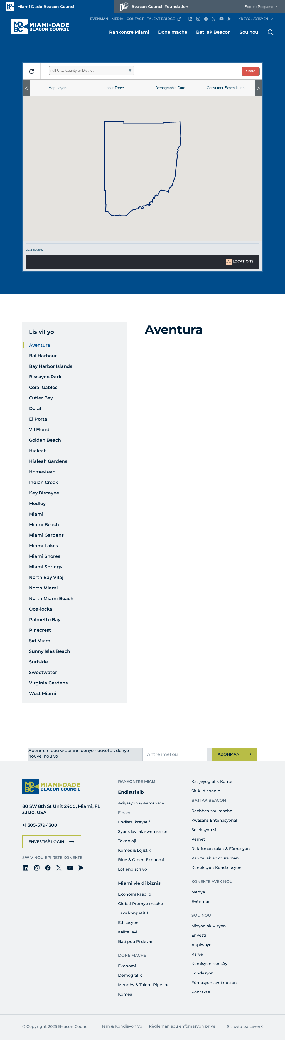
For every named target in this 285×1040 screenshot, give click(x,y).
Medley (37, 503)
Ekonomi (127, 965)
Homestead (42, 471)
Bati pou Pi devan (136, 941)
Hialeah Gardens (48, 461)
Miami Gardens (46, 535)
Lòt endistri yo (132, 869)
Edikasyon (128, 922)
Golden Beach (45, 440)
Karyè (197, 954)
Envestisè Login (46, 841)
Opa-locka (40, 609)
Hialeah (38, 450)
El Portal (39, 419)
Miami (36, 514)
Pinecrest (40, 630)
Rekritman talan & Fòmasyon (220, 848)
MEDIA (117, 19)
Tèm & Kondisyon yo (121, 1026)
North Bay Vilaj (46, 577)
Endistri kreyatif (134, 821)
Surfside (38, 661)
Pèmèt (198, 839)
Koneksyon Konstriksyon (216, 867)
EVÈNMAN (99, 19)
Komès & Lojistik (134, 850)
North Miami (43, 588)
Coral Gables (43, 387)
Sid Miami (40, 640)
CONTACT (135, 19)
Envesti (198, 935)
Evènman (201, 901)
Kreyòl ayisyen (253, 19)
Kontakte (200, 991)
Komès (125, 994)
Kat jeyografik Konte (211, 781)
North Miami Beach (51, 598)
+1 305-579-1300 (39, 825)
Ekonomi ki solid (134, 894)
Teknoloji (127, 840)
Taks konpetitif (133, 913)
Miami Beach (44, 524)
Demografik (130, 975)
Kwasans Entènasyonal (214, 820)
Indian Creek (43, 482)
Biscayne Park (45, 376)
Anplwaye (201, 944)
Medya (198, 891)
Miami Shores (44, 556)
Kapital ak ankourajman (215, 858)
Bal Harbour (43, 355)
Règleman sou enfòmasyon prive (182, 1026)
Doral (35, 408)
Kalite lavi (127, 931)
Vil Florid (39, 429)
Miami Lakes (43, 545)
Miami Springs (45, 566)
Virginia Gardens (48, 683)
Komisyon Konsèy (209, 963)
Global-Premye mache (140, 903)
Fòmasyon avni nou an (214, 982)
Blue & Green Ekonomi (141, 859)
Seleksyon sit (204, 829)
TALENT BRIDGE (161, 19)
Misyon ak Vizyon (208, 925)
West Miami (42, 693)
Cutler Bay (41, 398)
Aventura (39, 345)
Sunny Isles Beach (49, 651)
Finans (124, 812)
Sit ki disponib (205, 790)
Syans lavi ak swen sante (143, 831)
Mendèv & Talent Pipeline (144, 984)
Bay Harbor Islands (50, 366)
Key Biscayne (44, 493)
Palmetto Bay (44, 619)
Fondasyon (202, 973)
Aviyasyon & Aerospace (141, 803)
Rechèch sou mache (211, 810)
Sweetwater (43, 672)
